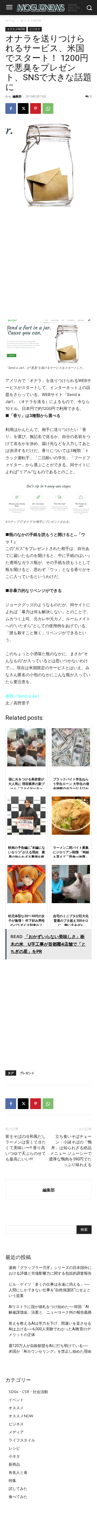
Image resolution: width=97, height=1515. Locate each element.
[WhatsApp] (48, 108)
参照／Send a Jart (22, 696)
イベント (16, 1399)
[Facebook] (10, 108)
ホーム (10, 20)
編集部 (17, 96)
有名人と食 (18, 1472)
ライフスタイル (22, 1440)
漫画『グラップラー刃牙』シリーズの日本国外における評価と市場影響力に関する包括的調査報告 (50, 1270)
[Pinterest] (35, 108)
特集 (12, 1480)
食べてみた (18, 1496)
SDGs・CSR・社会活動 (28, 1391)
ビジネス (34, 29)
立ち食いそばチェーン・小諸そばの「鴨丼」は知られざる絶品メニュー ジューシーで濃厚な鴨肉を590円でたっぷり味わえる (70, 1150)
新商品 (14, 1464)
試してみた (18, 1488)
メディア (16, 1432)
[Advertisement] (48, 262)
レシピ (14, 1448)
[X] (23, 108)
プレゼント (27, 1073)
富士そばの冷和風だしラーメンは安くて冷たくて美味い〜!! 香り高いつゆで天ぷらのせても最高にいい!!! (25, 1148)
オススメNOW (30, 20)
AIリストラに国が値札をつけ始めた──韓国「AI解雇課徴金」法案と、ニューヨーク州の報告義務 (50, 1309)
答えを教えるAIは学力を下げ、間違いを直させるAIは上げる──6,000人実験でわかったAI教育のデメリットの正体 (50, 1329)
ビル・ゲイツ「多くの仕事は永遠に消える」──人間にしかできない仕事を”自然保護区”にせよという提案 (50, 1290)
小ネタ (14, 1456)
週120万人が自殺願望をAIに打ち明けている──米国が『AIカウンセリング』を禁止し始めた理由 (50, 1348)
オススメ (16, 1407)
